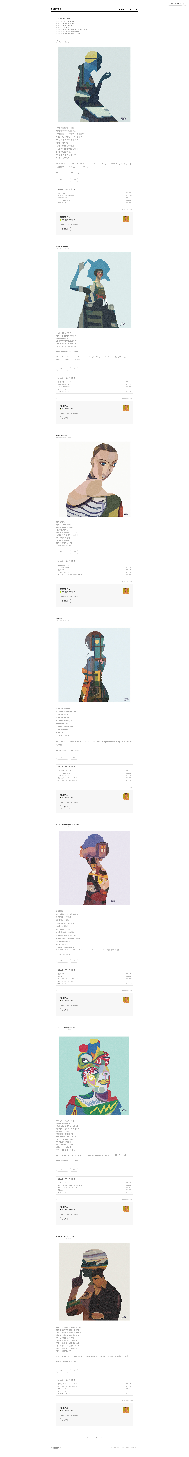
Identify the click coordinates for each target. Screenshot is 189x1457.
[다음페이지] (103, 1437)
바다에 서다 (60, 1192)
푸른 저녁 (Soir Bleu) (69, 23)
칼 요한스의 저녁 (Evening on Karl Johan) (75, 29)
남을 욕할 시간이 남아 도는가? (72, 33)
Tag (121, 9)
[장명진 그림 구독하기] (60, 9)
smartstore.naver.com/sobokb (69, 224)
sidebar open (137, 9)
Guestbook (128, 9)
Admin (130, 9)
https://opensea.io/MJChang (67, 173)
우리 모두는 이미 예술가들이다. (72, 31)
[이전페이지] (85, 1437)
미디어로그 (117, 1447)
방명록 (127, 1447)
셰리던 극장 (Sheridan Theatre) (65, 195)
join (61, 1447)
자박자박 (108, 1449)
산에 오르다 (60, 983)
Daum (124, 1449)
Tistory (135, 1449)
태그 (112, 1447)
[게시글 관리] (66, 180)
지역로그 (123, 1447)
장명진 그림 (55, 9)
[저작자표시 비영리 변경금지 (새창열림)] (81, 180)
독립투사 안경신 (62, 391)
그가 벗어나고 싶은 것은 (64, 1393)
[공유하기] (63, 180)
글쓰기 (136, 1447)
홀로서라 (60, 193)
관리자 (132, 1447)
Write (133, 9)
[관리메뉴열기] (185, 3)
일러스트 (68, 42)
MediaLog (123, 9)
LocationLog (126, 9)
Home (119, 9)
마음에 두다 (66, 27)
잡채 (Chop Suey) (68, 21)
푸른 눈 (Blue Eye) (68, 25)
